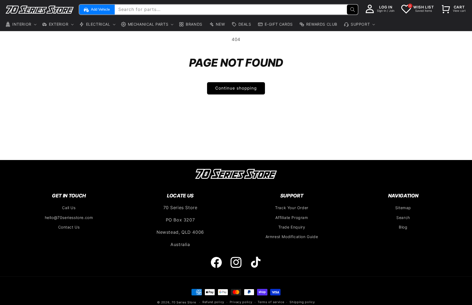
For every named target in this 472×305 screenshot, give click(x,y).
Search (403, 217)
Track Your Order (291, 207)
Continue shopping (236, 88)
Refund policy (213, 302)
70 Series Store (184, 302)
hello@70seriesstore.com (69, 217)
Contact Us (69, 227)
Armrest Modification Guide (292, 236)
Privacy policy (241, 302)
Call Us (68, 207)
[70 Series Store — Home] (236, 174)
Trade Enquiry (291, 227)
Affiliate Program (291, 217)
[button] (20, 24)
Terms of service (271, 302)
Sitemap (403, 207)
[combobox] (236, 9)
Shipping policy (302, 302)
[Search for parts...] (352, 9)
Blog (403, 227)
